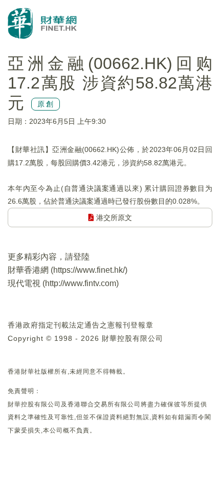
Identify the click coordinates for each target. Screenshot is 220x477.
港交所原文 (113, 217)
